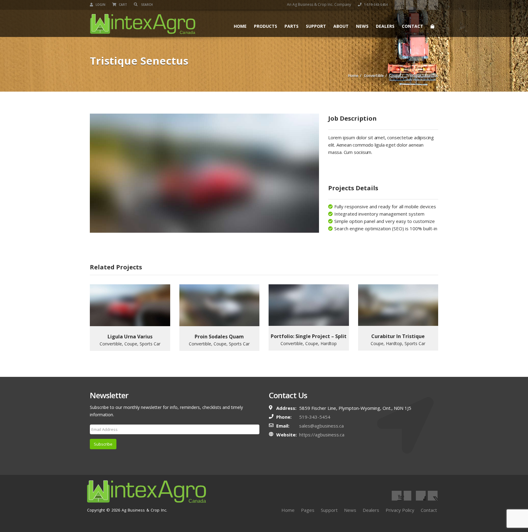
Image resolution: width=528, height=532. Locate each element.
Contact (412, 26)
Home (240, 26)
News (362, 26)
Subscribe (103, 444)
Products (265, 26)
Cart (122, 4)
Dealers (385, 26)
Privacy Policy (400, 510)
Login (100, 4)
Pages (307, 510)
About (341, 26)
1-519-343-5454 (375, 4)
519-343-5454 (314, 417)
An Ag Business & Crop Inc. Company (319, 4)
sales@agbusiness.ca (321, 426)
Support (316, 26)
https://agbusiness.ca (321, 435)
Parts (291, 26)
